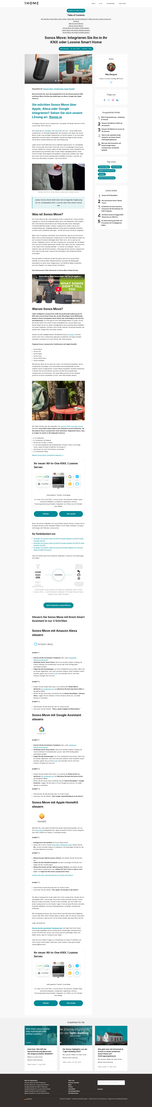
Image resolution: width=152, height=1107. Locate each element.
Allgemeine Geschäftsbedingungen (117, 1098)
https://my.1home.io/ (40, 660)
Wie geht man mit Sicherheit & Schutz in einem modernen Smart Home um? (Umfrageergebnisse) (110, 1052)
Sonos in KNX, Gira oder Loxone (72, 426)
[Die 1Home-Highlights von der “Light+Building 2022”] (76, 1035)
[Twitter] (108, 100)
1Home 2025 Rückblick (109, 195)
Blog (100, 3)
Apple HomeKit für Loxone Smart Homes (37, 1093)
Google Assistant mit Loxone (72, 547)
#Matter (101, 174)
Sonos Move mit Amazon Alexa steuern (76, 28)
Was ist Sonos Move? (76, 23)
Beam (37, 131)
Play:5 (57, 131)
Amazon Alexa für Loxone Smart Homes (37, 1085)
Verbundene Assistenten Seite (62, 845)
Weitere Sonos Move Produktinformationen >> (48, 455)
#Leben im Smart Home (76, 10)
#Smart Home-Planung (106, 178)
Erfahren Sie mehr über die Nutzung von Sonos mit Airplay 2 (52, 875)
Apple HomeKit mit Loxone (42, 550)
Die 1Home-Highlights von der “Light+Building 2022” (75, 1050)
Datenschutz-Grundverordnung (97, 1098)
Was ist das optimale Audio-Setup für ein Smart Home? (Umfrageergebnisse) (111, 137)
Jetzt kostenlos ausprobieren (58, 605)
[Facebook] (104, 100)
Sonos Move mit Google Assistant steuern (76, 30)
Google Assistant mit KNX (69, 538)
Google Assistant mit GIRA (70, 543)
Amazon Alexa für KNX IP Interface (35, 1082)
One (66, 131)
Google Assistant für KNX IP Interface (36, 1087)
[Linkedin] (117, 100)
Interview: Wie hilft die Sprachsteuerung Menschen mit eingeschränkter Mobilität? (40, 1051)
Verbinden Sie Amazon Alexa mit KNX (46, 538)
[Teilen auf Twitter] (49, 1064)
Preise (93, 3)
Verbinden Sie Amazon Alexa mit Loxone (47, 547)
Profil (55, 673)
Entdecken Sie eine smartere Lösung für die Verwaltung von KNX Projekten (112, 209)
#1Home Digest (104, 167)
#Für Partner (116, 167)
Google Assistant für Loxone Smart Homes (37, 1089)
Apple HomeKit (69, 89)
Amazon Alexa (48, 89)
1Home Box (39, 830)
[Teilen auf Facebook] (51, 1064)
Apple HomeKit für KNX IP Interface (35, 1091)
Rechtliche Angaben (65, 1098)
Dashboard (72, 658)
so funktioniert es (47, 689)
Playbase (48, 131)
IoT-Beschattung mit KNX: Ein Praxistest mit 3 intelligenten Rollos (111, 223)
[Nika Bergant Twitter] (111, 82)
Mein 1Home (122, 3)
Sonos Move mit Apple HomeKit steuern (76, 32)
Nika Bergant (64, 49)
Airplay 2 (72, 334)
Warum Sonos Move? (76, 26)
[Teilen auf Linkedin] (53, 1064)
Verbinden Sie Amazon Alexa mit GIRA (46, 543)
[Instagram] (113, 100)
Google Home (58, 89)
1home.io (55, 117)
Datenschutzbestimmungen (80, 1098)
